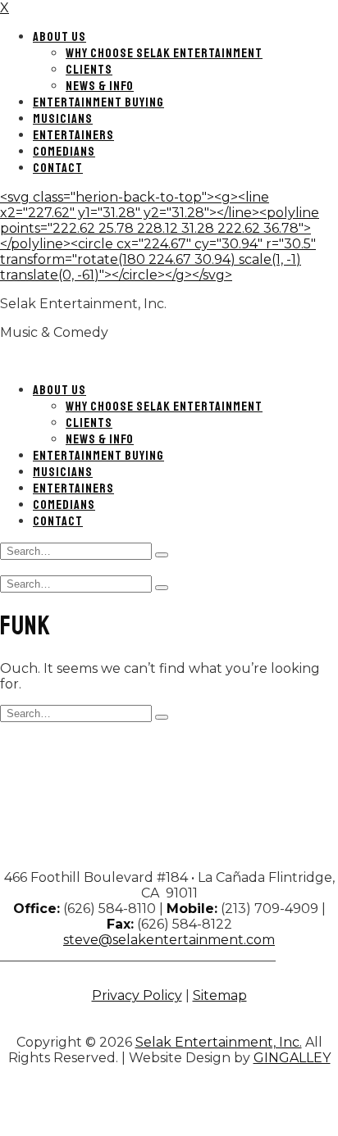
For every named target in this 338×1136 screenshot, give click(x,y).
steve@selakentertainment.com (169, 939)
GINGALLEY (292, 1058)
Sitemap (220, 995)
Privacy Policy (137, 995)
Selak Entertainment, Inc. (218, 1042)
